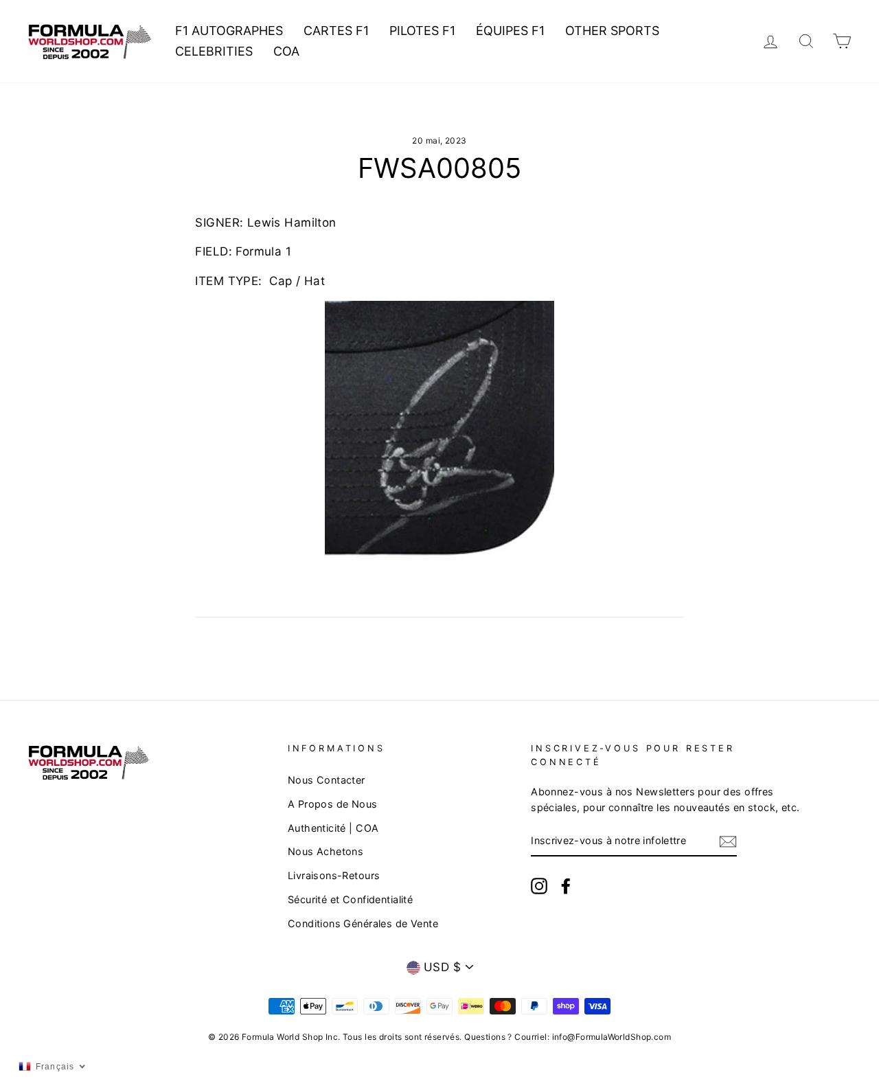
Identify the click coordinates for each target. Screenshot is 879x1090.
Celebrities (214, 51)
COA (286, 51)
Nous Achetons (326, 851)
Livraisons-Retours (334, 875)
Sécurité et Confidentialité (350, 899)
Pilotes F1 (422, 30)
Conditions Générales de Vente (363, 923)
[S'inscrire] (728, 841)
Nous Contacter (326, 780)
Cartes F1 (336, 30)
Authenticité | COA (333, 828)
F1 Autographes (229, 30)
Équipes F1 (510, 30)
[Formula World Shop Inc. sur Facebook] (566, 885)
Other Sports (612, 30)
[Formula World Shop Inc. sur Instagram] (539, 885)
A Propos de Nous (333, 804)
